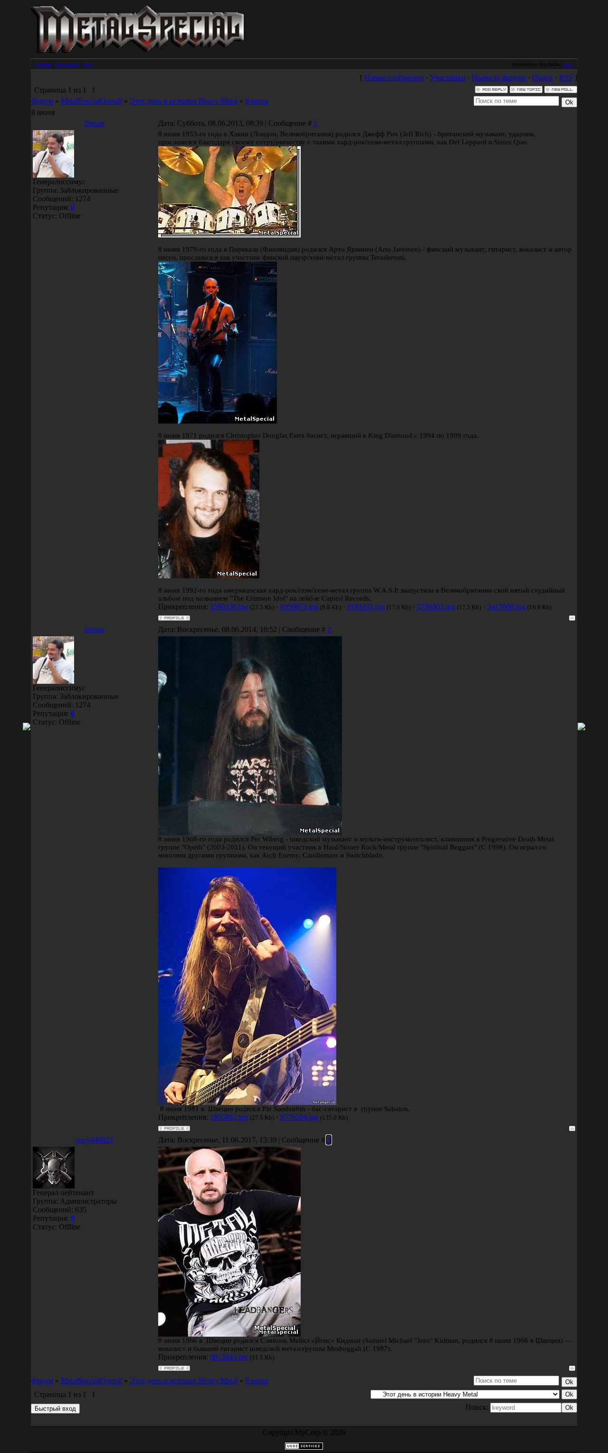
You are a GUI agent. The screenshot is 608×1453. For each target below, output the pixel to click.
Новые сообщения (394, 78)
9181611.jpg (366, 607)
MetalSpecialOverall (91, 101)
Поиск (542, 78)
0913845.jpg (229, 1357)
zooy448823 (94, 1140)
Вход (88, 64)
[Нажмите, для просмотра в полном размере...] (247, 1102)
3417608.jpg (506, 607)
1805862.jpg (229, 1117)
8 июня (256, 101)
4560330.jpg (229, 607)
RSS (567, 64)
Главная (43, 64)
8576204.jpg (299, 1117)
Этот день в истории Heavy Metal (184, 101)
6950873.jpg (299, 607)
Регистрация (67, 64)
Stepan (94, 123)
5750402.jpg (436, 607)
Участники (448, 78)
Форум (42, 101)
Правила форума (499, 78)
